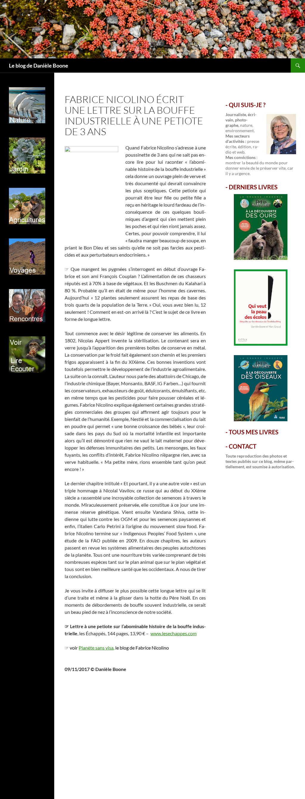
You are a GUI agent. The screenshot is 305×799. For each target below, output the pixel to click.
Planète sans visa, (96, 647)
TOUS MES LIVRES (253, 432)
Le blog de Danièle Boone (38, 65)
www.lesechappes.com (173, 633)
